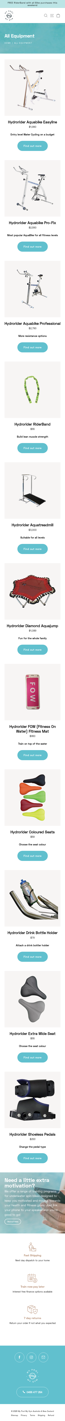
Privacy (24, 1415)
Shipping (41, 1415)
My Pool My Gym (25, 1411)
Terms (32, 1415)
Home (8, 43)
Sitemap (14, 1415)
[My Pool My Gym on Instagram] (31, 1357)
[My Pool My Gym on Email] (43, 1357)
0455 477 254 (34, 1392)
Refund (51, 1415)
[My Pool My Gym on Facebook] (19, 1357)
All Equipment (23, 43)
